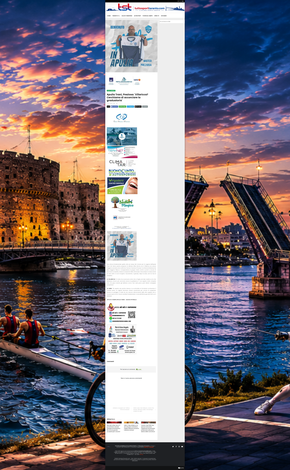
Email (145, 106)
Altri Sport (137, 16)
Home (108, 16)
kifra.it (141, 454)
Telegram (131, 106)
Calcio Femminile (111, 90)
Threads (139, 106)
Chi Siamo (164, 16)
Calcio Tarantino (127, 16)
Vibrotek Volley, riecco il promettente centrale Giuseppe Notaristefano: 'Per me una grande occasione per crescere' (113, 428)
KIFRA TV (156, 16)
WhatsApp (123, 106)
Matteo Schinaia (148, 447)
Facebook (115, 106)
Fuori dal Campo (148, 16)
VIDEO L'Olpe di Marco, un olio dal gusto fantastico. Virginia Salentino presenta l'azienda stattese (131, 428)
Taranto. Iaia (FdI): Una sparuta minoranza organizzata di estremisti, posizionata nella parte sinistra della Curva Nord (148, 428)
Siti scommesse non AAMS (165, 21)
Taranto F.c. (116, 16)
